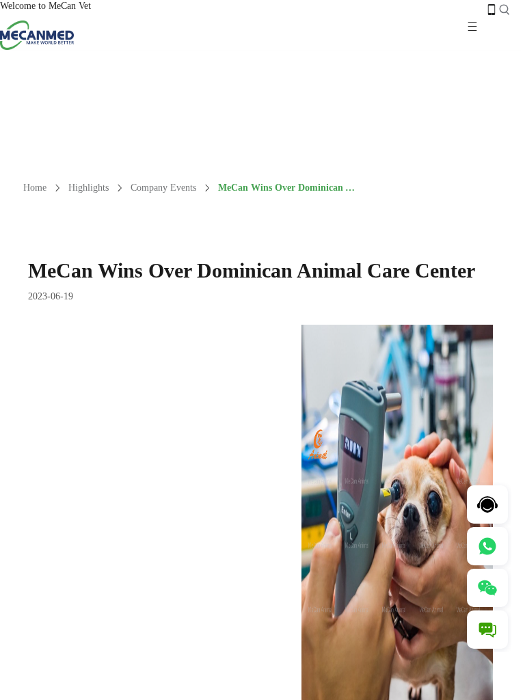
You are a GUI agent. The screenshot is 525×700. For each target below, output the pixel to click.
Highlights (88, 188)
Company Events (163, 188)
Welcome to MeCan (39, 6)
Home (34, 188)
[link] (34, 188)
